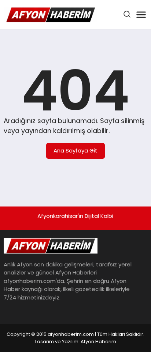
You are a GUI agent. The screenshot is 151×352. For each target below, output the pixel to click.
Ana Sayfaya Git (75, 150)
